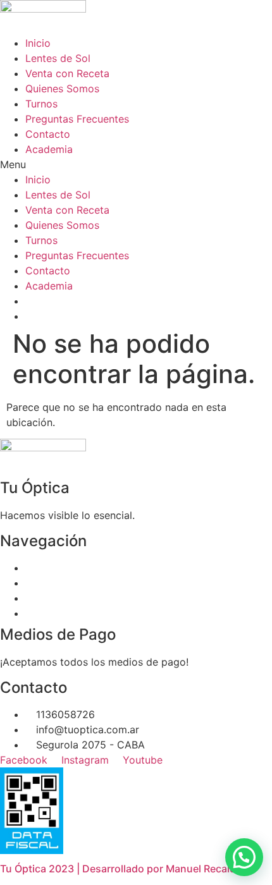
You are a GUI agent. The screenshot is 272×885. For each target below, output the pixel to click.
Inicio (38, 43)
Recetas (44, 583)
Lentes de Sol (57, 58)
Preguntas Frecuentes (77, 119)
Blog (36, 613)
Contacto (47, 134)
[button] (136, 164)
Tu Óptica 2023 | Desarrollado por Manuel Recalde (121, 868)
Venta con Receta (67, 73)
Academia (49, 149)
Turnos (41, 103)
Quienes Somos (62, 88)
